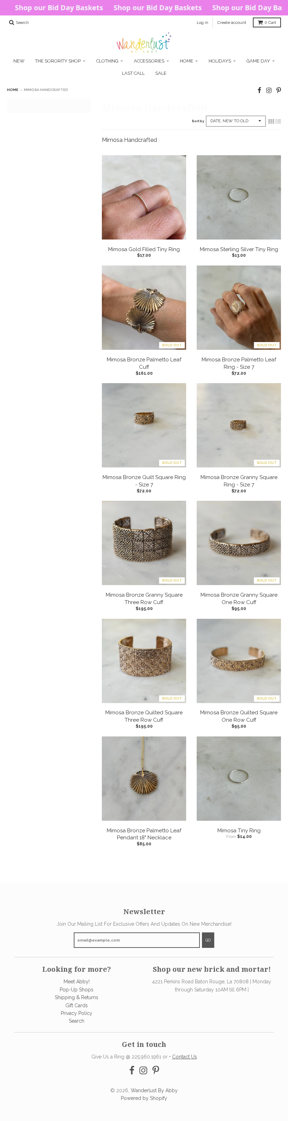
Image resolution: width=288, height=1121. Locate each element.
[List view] (278, 121)
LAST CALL (133, 73)
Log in (202, 22)
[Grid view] (271, 121)
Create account (231, 22)
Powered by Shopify (144, 1098)
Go (208, 940)
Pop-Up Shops (76, 989)
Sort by (198, 121)
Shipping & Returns (76, 997)
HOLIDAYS (220, 61)
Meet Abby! (77, 981)
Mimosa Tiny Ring (239, 830)
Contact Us (184, 1057)
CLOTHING (107, 61)
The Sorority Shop (58, 61)
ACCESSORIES (149, 61)
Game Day (258, 61)
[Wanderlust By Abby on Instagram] (268, 90)
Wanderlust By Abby (154, 1090)
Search (76, 1021)
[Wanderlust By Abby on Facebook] (259, 90)
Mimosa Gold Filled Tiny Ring (144, 249)
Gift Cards (76, 1005)
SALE (160, 73)
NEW (19, 61)
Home (186, 61)
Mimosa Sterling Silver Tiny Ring (239, 249)
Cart (270, 22)
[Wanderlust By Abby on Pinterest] (278, 90)
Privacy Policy (76, 1013)
